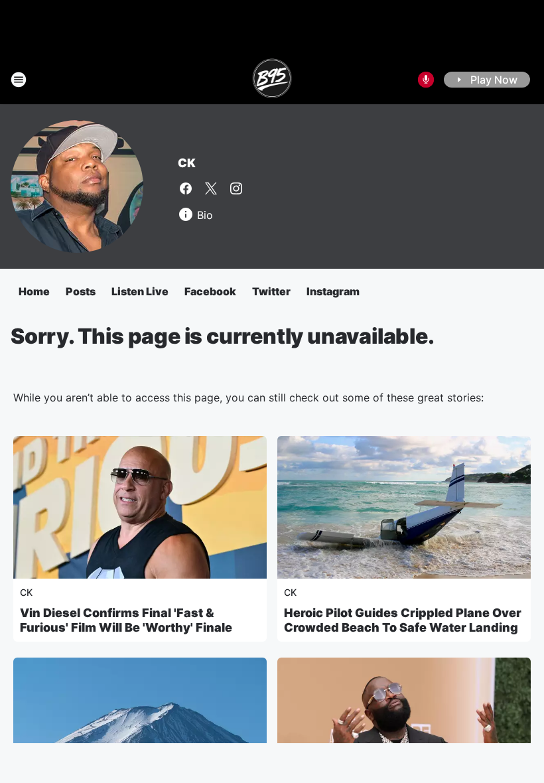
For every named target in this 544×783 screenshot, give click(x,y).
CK (187, 163)
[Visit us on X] (211, 188)
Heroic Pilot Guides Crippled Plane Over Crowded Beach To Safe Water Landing (402, 620)
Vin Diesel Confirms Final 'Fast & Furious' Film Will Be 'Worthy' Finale (126, 620)
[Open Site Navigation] (19, 80)
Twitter (271, 291)
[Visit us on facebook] (186, 188)
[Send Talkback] (426, 80)
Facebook (210, 291)
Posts (81, 291)
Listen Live (140, 291)
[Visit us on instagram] (236, 188)
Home (34, 291)
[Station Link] (272, 79)
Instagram (333, 291)
